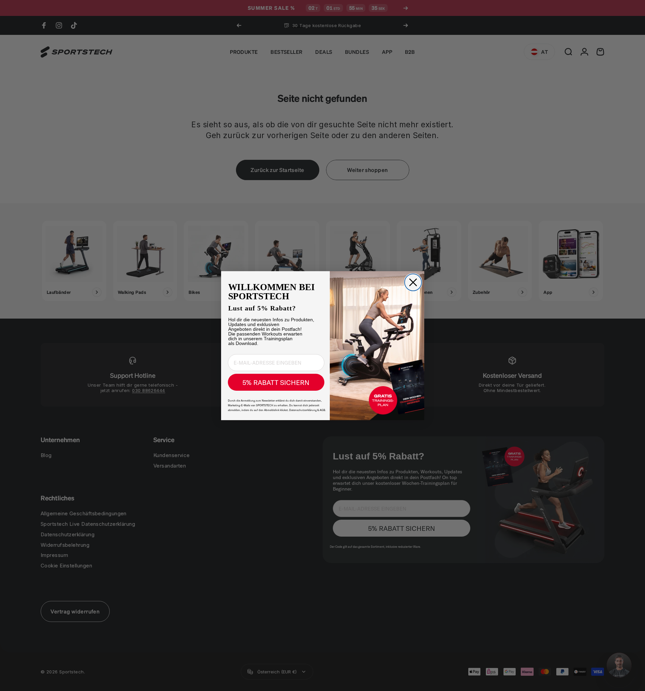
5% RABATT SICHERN (275, 382)
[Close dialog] (413, 282)
